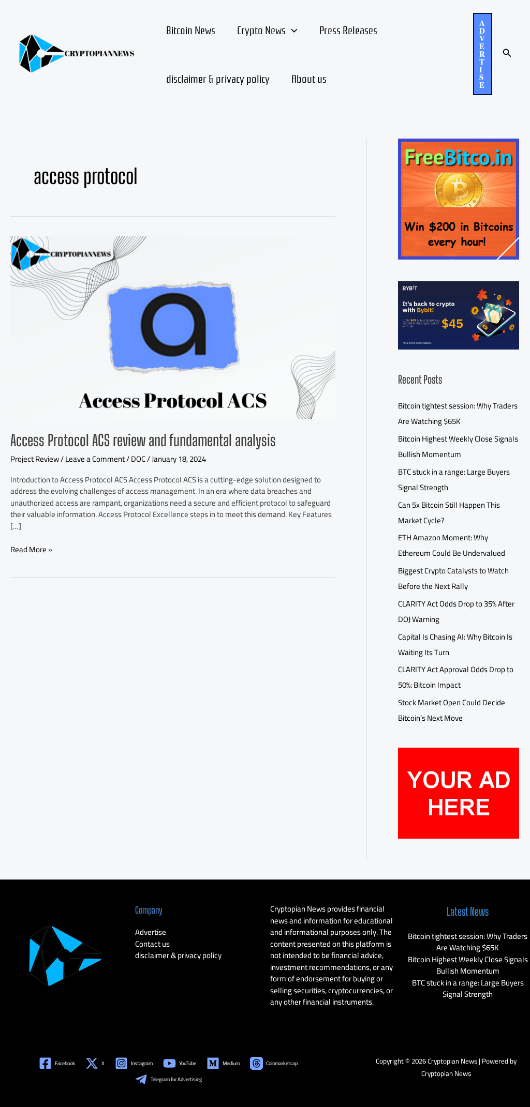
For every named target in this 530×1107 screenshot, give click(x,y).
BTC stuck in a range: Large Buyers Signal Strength (468, 988)
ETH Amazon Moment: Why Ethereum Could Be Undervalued (451, 545)
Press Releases (348, 29)
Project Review (34, 458)
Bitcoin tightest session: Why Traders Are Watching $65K (458, 413)
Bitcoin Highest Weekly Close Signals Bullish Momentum (458, 446)
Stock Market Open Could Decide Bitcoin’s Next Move (451, 710)
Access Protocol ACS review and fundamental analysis (143, 440)
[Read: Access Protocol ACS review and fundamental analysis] (172, 326)
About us (309, 78)
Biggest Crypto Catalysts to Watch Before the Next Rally (453, 578)
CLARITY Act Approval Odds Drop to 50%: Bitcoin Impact (455, 677)
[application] (292, 29)
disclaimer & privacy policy (218, 78)
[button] (482, 54)
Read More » (31, 550)
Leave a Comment (95, 458)
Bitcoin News (190, 29)
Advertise (150, 931)
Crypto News (261, 29)
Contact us (152, 943)
